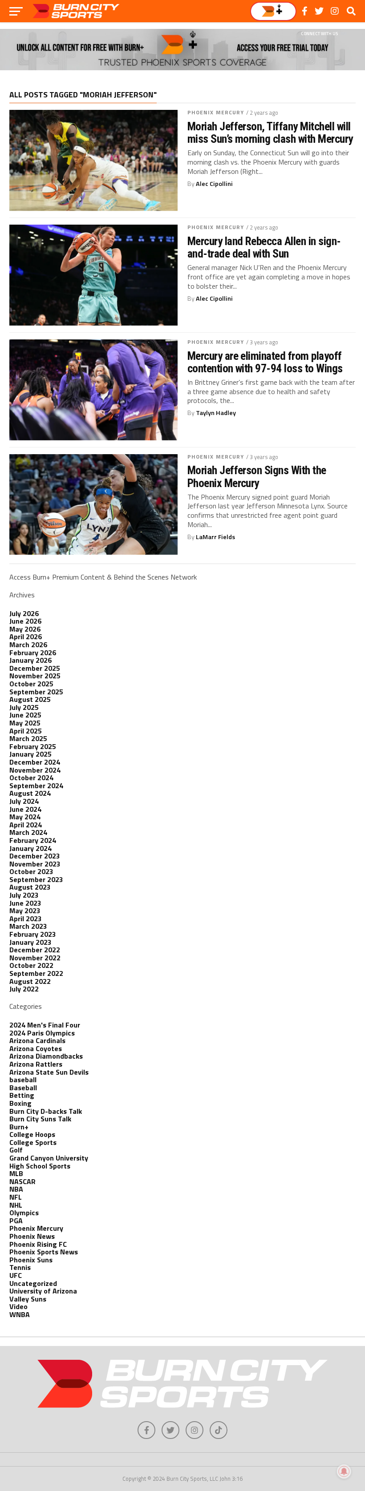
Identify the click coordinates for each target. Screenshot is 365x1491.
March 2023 (28, 926)
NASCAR (22, 1181)
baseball (22, 1079)
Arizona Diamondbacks (46, 1056)
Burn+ (18, 1126)
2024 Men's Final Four (44, 1025)
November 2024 (35, 770)
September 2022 (36, 973)
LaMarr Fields (215, 537)
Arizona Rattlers (35, 1064)
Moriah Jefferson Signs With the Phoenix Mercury (256, 476)
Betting (21, 1095)
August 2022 (30, 981)
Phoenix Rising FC (38, 1244)
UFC (15, 1275)
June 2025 (25, 714)
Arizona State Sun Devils (49, 1072)
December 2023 (34, 855)
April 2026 (25, 636)
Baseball (23, 1087)
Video (18, 1306)
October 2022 (31, 965)
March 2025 (28, 738)
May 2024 (25, 816)
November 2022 (35, 957)
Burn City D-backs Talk (45, 1111)
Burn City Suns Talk (40, 1118)
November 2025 (35, 675)
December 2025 (34, 668)
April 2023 (25, 918)
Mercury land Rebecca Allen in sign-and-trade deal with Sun (264, 247)
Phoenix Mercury (215, 112)
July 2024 (24, 801)
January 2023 (30, 942)
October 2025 (31, 683)
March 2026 (28, 644)
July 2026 (24, 613)
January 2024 (30, 848)
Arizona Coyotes (35, 1048)
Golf (16, 1149)
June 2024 (25, 809)
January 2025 (30, 754)
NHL (15, 1205)
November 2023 (35, 863)
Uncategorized (33, 1283)
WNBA (19, 1314)
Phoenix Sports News (43, 1251)
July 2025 (24, 707)
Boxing (20, 1103)
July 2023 (24, 895)
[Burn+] (273, 11)
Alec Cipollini (214, 184)
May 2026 (25, 629)
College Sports (33, 1142)
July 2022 (24, 988)
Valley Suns (27, 1299)
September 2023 (36, 879)
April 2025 (25, 730)
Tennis (20, 1267)
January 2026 (30, 660)
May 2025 (25, 722)
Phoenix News (32, 1236)
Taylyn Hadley (216, 413)
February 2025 (32, 746)
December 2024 (34, 762)
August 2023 (30, 887)
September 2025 (36, 691)
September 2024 (36, 785)
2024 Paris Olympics (42, 1033)
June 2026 (25, 621)
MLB (16, 1173)
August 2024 (30, 793)
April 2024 (25, 824)
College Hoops (32, 1134)
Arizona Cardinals (37, 1040)
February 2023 (32, 934)
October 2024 (31, 777)
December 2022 (34, 949)
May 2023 (25, 910)
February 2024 (32, 840)
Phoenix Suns (31, 1259)
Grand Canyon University (48, 1158)
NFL (15, 1197)
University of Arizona (43, 1290)
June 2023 (25, 903)
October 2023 (31, 871)
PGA (16, 1220)
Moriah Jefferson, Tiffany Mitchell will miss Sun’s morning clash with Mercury (270, 132)
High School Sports (39, 1166)
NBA (16, 1189)
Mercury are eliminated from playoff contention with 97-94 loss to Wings (265, 362)
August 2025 (30, 699)
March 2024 (28, 832)
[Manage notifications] (344, 1471)
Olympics (24, 1212)
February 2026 (32, 652)
